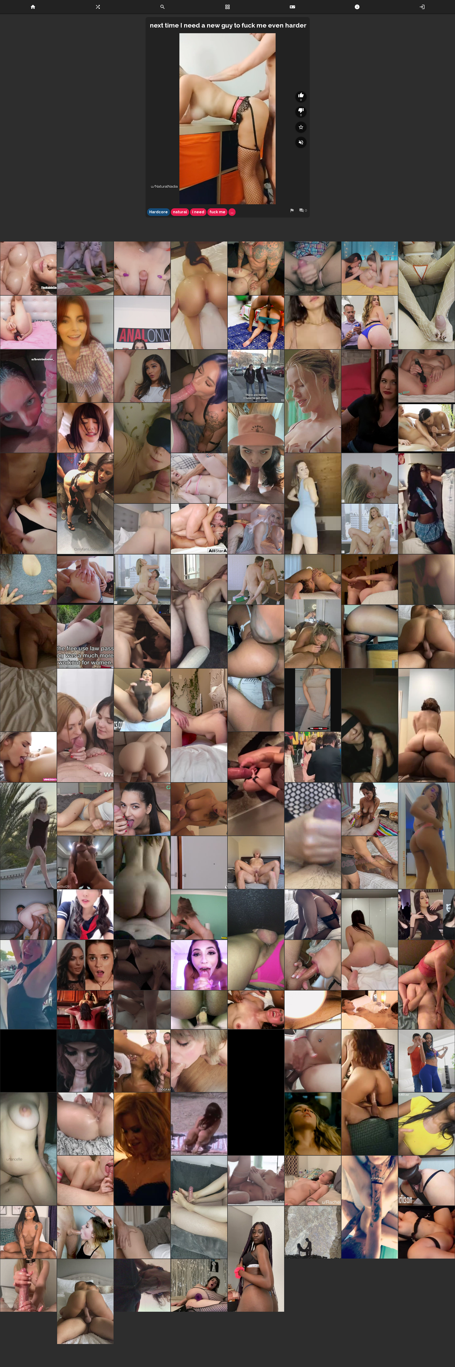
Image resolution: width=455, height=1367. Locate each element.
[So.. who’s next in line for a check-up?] (426, 295)
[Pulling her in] (369, 1009)
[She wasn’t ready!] (142, 1287)
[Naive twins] (256, 376)
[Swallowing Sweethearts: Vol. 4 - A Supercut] (199, 965)
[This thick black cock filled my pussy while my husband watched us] (256, 668)
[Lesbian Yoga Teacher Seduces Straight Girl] (28, 757)
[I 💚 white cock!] (426, 503)
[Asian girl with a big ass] (142, 888)
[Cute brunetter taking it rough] (142, 1232)
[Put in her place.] (142, 636)
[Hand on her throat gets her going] (142, 1009)
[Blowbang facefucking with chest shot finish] (312, 965)
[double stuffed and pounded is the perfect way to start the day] (199, 1009)
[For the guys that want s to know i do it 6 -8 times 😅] (142, 528)
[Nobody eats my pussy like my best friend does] (85, 1009)
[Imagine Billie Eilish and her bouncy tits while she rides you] (28, 984)
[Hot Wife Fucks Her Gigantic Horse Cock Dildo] (142, 700)
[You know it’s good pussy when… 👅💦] (312, 914)
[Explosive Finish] (199, 809)
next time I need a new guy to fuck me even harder (228, 25)
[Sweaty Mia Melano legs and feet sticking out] (369, 478)
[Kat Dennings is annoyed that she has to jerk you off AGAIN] (369, 401)
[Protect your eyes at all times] (142, 453)
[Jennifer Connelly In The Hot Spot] (199, 1123)
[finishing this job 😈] (85, 809)
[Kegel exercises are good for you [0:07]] (426, 376)
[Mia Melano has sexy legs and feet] (256, 579)
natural (180, 212)
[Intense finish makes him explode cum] (426, 1123)
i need (198, 212)
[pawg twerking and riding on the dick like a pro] (426, 725)
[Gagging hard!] (199, 1060)
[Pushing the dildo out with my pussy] (199, 1287)
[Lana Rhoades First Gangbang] (312, 1287)
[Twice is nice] (312, 835)
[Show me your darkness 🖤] (312, 1232)
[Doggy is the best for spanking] (199, 611)
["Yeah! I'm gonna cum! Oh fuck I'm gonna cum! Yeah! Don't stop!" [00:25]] (426, 1232)
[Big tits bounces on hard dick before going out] (85, 862)
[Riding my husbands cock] (426, 579)
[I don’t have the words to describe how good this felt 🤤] (256, 1009)
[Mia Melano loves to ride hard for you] (142, 579)
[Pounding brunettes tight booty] (256, 1180)
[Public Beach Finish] (369, 809)
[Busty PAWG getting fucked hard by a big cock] (142, 757)
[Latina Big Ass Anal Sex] (426, 1060)
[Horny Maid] (142, 809)
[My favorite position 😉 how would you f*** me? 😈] (28, 1148)
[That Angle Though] (85, 1123)
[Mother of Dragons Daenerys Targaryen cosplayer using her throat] (256, 528)
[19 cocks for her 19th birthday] (142, 1060)
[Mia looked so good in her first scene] (199, 862)
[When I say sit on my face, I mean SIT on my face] (426, 984)
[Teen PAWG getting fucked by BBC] (28, 268)
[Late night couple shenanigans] (369, 579)
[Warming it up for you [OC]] (256, 1092)
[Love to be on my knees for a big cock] (199, 401)
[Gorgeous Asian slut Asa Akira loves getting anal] (199, 528)
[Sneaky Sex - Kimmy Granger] (199, 914)
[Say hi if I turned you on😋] (312, 700)
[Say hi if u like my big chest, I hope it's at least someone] (28, 579)
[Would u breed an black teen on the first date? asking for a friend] (256, 1261)
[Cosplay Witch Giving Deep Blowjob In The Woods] (85, 1060)
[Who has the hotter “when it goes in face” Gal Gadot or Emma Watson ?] (85, 965)
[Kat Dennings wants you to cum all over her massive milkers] (426, 914)
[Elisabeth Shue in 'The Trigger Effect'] (312, 401)
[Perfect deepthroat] (85, 1232)
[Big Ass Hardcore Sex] (142, 322)
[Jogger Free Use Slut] (85, 636)
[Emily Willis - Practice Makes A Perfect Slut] (142, 376)
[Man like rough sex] (85, 268)
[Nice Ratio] (85, 914)
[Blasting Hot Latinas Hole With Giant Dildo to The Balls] (426, 1180)
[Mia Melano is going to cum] (369, 528)
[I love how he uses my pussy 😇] (256, 862)
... (232, 212)
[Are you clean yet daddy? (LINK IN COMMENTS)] (28, 401)
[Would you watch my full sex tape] (369, 862)
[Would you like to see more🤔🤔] (312, 1009)
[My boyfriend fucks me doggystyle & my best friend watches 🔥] (28, 503)
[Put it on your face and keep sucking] (312, 611)
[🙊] (369, 725)
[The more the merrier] (369, 268)
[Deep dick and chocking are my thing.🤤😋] (369, 1207)
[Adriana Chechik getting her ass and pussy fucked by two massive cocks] (85, 579)
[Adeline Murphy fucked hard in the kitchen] (369, 636)
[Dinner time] (199, 295)
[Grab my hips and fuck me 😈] (199, 725)
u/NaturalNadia (164, 186)
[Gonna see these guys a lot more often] (28, 1060)
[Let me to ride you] (369, 939)
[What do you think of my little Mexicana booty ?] (426, 835)
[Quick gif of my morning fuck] (312, 1180)
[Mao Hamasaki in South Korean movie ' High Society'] (85, 428)
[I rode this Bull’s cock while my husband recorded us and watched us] (369, 1092)
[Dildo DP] (28, 322)
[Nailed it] (28, 1287)
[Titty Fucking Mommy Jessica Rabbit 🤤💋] (142, 268)
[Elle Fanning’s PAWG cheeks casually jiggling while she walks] (312, 757)
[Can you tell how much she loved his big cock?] (256, 939)
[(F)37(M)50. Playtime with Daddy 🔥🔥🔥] (256, 268)
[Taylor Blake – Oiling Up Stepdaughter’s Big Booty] (369, 322)
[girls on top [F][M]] (312, 268)
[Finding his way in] (256, 784)
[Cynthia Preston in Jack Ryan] (142, 1148)
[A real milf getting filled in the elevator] (85, 503)
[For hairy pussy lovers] (369, 1287)
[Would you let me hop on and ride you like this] (426, 636)
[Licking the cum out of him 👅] (85, 1180)
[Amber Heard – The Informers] (142, 965)
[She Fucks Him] (28, 1232)
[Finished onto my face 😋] (256, 453)
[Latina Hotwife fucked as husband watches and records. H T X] (28, 668)
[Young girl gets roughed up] (199, 478)
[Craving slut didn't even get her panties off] (256, 322)
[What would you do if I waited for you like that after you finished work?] (85, 349)
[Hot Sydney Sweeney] (312, 1123)
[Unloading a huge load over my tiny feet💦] (199, 1207)
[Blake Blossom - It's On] (28, 914)
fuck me (217, 212)
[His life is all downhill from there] (426, 428)
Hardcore (158, 212)
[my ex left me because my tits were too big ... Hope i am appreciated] (312, 322)
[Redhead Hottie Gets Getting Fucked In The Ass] (312, 1060)
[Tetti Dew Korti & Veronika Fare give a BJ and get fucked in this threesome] (85, 725)
